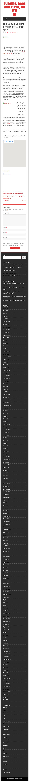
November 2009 (6, 686)
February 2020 (6, 370)
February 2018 (6, 424)
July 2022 (5, 308)
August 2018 (6, 408)
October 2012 (6, 591)
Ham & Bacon (6, 726)
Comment (6, 213)
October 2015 (6, 494)
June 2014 (5, 537)
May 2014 (5, 540)
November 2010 (6, 654)
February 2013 (6, 581)
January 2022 (6, 324)
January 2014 (6, 551)
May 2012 (5, 605)
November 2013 (6, 556)
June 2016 (5, 473)
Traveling (5, 769)
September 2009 (7, 691)
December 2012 (6, 586)
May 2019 (5, 386)
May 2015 (5, 508)
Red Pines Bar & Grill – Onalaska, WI (11, 275)
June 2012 (5, 602)
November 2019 (6, 378)
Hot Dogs (5, 737)
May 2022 (5, 313)
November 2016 (6, 459)
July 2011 (5, 632)
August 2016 (6, 467)
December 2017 (6, 429)
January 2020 (6, 373)
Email (5, 232)
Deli (4, 718)
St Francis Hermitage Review (9, 273)
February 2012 (6, 613)
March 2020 (5, 367)
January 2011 (6, 648)
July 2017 (5, 437)
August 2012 (6, 597)
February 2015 (6, 516)
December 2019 (6, 375)
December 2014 (6, 521)
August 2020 (6, 359)
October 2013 (6, 559)
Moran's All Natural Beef (8, 195)
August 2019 (6, 381)
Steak (4, 767)
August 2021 (6, 337)
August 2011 (6, 629)
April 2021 (5, 346)
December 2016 (6, 456)
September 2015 (7, 497)
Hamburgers (10, 191)
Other (4, 748)
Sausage (5, 759)
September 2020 (7, 356)
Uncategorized (6, 772)
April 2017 (5, 446)
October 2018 (6, 402)
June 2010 (5, 667)
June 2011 (5, 635)
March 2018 (5, 421)
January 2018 (6, 427)
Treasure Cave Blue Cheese (18, 196)
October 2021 (6, 332)
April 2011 (5, 640)
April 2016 (5, 478)
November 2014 (6, 524)
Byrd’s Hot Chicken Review (9, 270)
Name (5, 228)
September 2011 (6, 627)
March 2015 (5, 513)
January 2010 (6, 681)
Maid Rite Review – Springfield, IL (17, 300)
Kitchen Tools (6, 742)
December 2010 (6, 651)
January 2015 (6, 518)
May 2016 (5, 475)
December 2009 (6, 683)
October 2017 (6, 432)
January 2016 (6, 486)
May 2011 (5, 637)
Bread (4, 710)
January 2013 (6, 583)
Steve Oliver (6, 296)
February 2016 (6, 483)
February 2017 (6, 451)
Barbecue (5, 707)
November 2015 (6, 491)
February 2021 (6, 351)
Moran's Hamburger (7, 196)
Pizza (4, 750)
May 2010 (5, 670)
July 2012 (5, 599)
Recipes (5, 753)
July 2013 (5, 567)
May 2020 (5, 362)
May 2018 (5, 416)
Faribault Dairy (9, 123)
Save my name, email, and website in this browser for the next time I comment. (13, 244)
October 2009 (6, 689)
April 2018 (5, 419)
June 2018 (5, 413)
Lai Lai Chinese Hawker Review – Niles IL (12, 267)
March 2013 (5, 578)
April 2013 (5, 575)
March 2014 (5, 545)
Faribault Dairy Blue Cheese (16, 193)
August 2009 (6, 694)
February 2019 (6, 394)
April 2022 (5, 316)
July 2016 (5, 470)
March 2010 (5, 675)
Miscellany (5, 745)
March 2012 (5, 610)
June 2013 (5, 570)
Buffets (4, 715)
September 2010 (7, 659)
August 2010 (6, 662)
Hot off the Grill (16, 191)
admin (18, 32)
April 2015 (5, 510)
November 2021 (6, 329)
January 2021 (6, 354)
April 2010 (5, 672)
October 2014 (6, 527)
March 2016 (5, 481)
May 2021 (5, 343)
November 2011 (6, 621)
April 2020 (5, 364)
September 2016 (7, 464)
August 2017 (6, 435)
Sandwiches (6, 756)
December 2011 (6, 618)
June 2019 (5, 383)
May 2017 (5, 443)
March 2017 (5, 448)
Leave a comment (7, 198)
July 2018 (5, 410)
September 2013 (7, 562)
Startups (5, 764)
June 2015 (5, 505)
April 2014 (5, 543)
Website (5, 237)
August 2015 (6, 500)
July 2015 (5, 502)
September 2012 (7, 594)
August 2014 (6, 532)
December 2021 (6, 327)
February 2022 (6, 321)
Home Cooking (6, 734)
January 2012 (6, 616)
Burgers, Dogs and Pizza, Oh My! (14, 7)
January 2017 (6, 454)
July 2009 (5, 697)
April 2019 (5, 389)
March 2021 (5, 348)
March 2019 (5, 391)
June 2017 (5, 440)
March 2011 (5, 643)
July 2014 (5, 535)
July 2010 (5, 664)
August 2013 (6, 564)
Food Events (6, 723)
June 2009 (5, 699)
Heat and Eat (6, 732)
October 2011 (6, 624)
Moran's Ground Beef (19, 195)
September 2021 (7, 335)
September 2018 (7, 405)
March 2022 (5, 319)
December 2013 (6, 554)
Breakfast (5, 713)
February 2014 (6, 548)
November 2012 (6, 589)
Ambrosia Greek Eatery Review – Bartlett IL (13, 265)
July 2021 (5, 340)
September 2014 (7, 529)
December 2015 (6, 489)
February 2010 (6, 678)
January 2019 (6, 397)
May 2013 (5, 572)
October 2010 (6, 656)
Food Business (6, 721)
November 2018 (6, 400)
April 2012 (5, 608)
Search (4, 255)
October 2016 (6, 462)
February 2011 (6, 645)
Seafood (5, 761)
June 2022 (5, 310)
